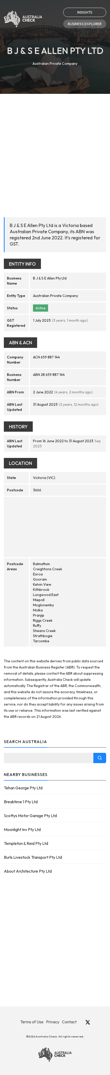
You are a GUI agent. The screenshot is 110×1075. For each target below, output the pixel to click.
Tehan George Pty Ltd (23, 787)
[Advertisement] (55, 151)
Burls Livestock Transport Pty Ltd (33, 857)
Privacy (52, 1021)
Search (99, 758)
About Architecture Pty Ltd (28, 871)
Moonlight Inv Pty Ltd (22, 829)
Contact (69, 1021)
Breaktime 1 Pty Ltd (21, 801)
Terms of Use (31, 1021)
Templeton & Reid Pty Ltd (26, 843)
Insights (84, 12)
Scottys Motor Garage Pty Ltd (30, 815)
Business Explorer (85, 24)
